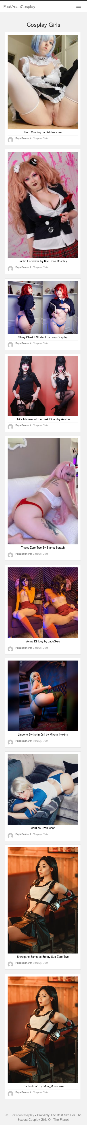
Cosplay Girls (40, 138)
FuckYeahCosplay (19, 6)
